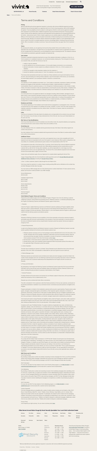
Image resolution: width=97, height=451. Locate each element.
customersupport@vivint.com (28, 366)
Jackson (39, 413)
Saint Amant (55, 413)
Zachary (23, 413)
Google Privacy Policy (47, 158)
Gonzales (23, 416)
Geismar (62, 416)
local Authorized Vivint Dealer (76, 427)
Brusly (46, 416)
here (54, 238)
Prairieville (31, 416)
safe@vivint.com (25, 385)
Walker (69, 413)
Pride (69, 416)
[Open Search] (80, 1)
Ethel (46, 413)
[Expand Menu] (47, 11)
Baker (46, 420)
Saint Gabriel (40, 420)
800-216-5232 (65, 364)
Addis (38, 416)
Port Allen (31, 413)
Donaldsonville (79, 413)
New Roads (62, 413)
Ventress (31, 420)
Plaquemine (55, 416)
